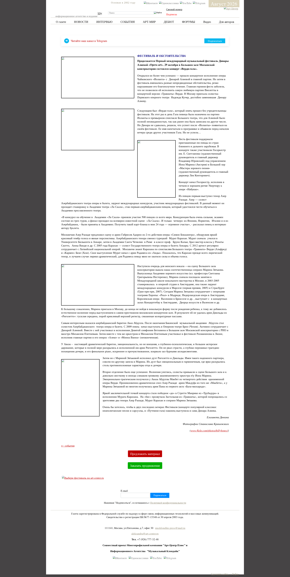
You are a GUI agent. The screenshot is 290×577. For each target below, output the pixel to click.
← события (67, 445)
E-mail (124, 490)
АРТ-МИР (149, 22)
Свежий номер (174, 9)
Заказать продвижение (145, 465)
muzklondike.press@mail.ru (170, 528)
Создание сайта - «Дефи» (225, 574)
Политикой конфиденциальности (168, 502)
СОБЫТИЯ (128, 22)
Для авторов (226, 22)
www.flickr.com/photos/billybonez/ (209, 430)
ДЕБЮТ (169, 22)
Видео (207, 22)
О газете (61, 22)
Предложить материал (145, 454)
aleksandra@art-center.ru (145, 533)
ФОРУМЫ (188, 22)
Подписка (171, 14)
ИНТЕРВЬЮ (104, 22)
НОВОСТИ (81, 22)
